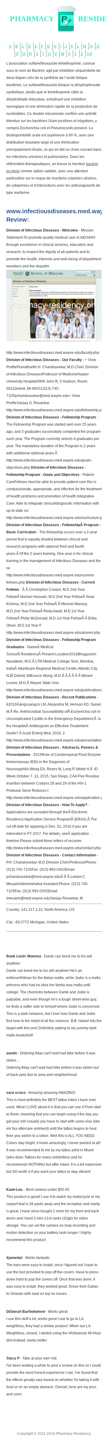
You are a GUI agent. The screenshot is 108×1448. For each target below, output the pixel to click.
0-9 (89, 54)
